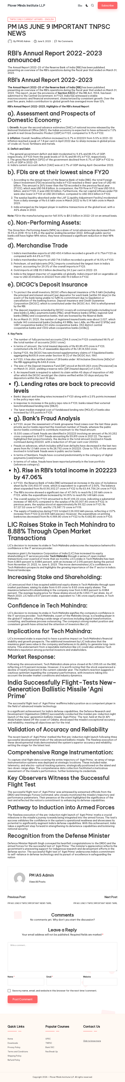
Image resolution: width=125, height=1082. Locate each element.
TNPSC (48, 1043)
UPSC (48, 1039)
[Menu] (80, 5)
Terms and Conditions (18, 1051)
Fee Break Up (51, 1051)
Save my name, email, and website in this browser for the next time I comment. (54, 990)
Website (87, 977)
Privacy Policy (14, 1047)
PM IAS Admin (41, 875)
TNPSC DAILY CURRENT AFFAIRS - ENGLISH (31, 19)
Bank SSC (49, 1047)
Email (49, 977)
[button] (107, 5)
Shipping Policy (14, 1056)
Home (10, 1039)
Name (11, 977)
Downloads (13, 1043)
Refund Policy (14, 1060)
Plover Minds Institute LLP (26, 5)
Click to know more (92, 1041)
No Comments (65, 41)
